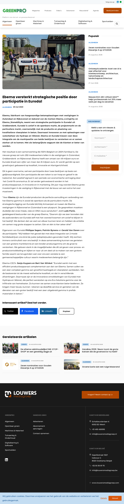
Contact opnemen (41, 433)
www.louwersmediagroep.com (105, 483)
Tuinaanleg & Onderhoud (60, 22)
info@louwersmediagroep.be (104, 470)
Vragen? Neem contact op (99, 394)
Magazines (36, 10)
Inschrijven (105, 167)
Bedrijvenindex (112, 10)
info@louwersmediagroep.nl (104, 434)
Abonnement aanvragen (39, 427)
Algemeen (7, 21)
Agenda (96, 10)
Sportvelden (107, 21)
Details (104, 498)
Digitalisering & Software (85, 22)
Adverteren (70, 10)
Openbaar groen (20, 22)
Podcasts (48, 10)
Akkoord (115, 498)
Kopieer (66, 311)
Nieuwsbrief (83, 10)
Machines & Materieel (38, 22)
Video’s (59, 10)
